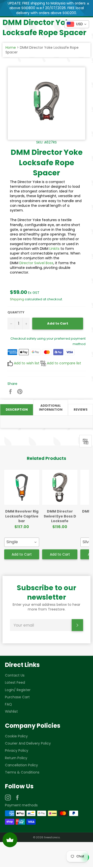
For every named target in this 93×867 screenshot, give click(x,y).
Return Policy (16, 757)
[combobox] (21, 542)
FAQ (8, 704)
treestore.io (52, 837)
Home (10, 47)
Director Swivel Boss (36, 262)
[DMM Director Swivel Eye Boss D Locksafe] (59, 487)
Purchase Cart (17, 697)
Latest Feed (15, 682)
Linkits (54, 248)
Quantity (15, 312)
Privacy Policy (16, 750)
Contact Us (15, 675)
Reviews (81, 409)
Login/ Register (18, 689)
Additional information (50, 407)
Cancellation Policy (21, 765)
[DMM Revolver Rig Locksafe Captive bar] (21, 487)
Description (17, 409)
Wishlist (11, 711)
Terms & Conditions (22, 772)
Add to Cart (22, 554)
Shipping (17, 299)
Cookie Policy (16, 736)
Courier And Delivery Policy (28, 743)
